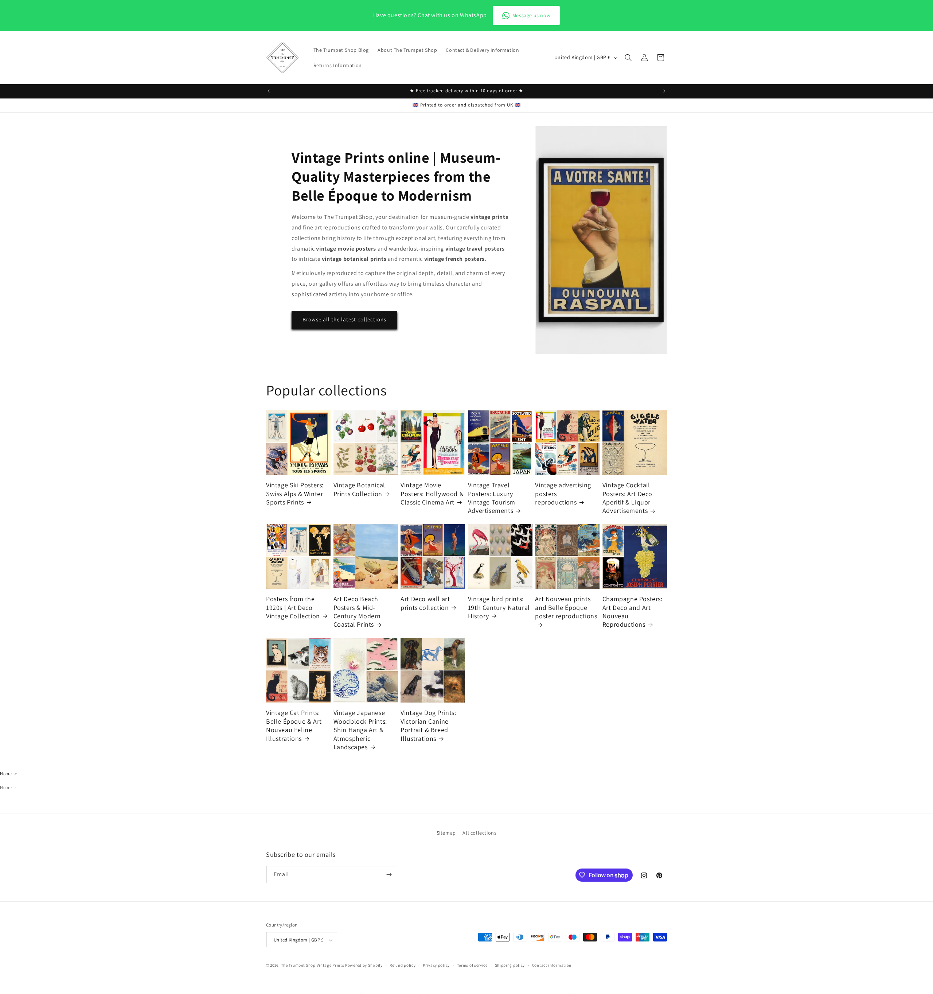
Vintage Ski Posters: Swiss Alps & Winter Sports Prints (295, 493)
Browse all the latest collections (344, 319)
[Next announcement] (664, 91)
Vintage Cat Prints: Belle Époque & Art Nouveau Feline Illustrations (294, 725)
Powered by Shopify (364, 965)
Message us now (531, 15)
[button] (628, 58)
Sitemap (446, 832)
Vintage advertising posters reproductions (563, 493)
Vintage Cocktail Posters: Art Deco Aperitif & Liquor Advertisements (627, 498)
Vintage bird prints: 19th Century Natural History (499, 607)
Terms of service (472, 965)
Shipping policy (510, 965)
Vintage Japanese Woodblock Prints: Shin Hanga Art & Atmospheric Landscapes (360, 729)
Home (6, 773)
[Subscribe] (389, 874)
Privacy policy (436, 965)
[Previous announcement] (269, 91)
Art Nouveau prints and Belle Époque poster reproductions (566, 607)
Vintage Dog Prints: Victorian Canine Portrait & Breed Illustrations (428, 725)
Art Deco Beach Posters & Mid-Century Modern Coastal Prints (357, 611)
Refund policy (402, 965)
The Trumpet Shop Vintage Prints (312, 965)
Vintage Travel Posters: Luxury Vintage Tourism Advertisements (491, 498)
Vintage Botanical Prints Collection (359, 489)
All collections (479, 832)
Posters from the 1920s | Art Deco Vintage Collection (293, 607)
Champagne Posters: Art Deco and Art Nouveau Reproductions (632, 611)
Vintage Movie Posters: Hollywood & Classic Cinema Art (432, 493)
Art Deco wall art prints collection (425, 603)
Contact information (551, 965)
